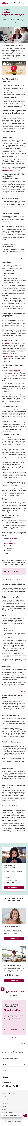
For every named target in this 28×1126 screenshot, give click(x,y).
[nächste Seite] (24, 579)
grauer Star (13, 538)
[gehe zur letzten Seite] (3, 579)
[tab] (6, 579)
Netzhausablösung (14, 660)
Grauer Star (5, 356)
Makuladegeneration (16, 370)
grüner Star (13, 541)
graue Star (7, 343)
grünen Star (16, 410)
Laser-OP (19, 188)
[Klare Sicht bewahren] (14, 571)
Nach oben (23, 258)
